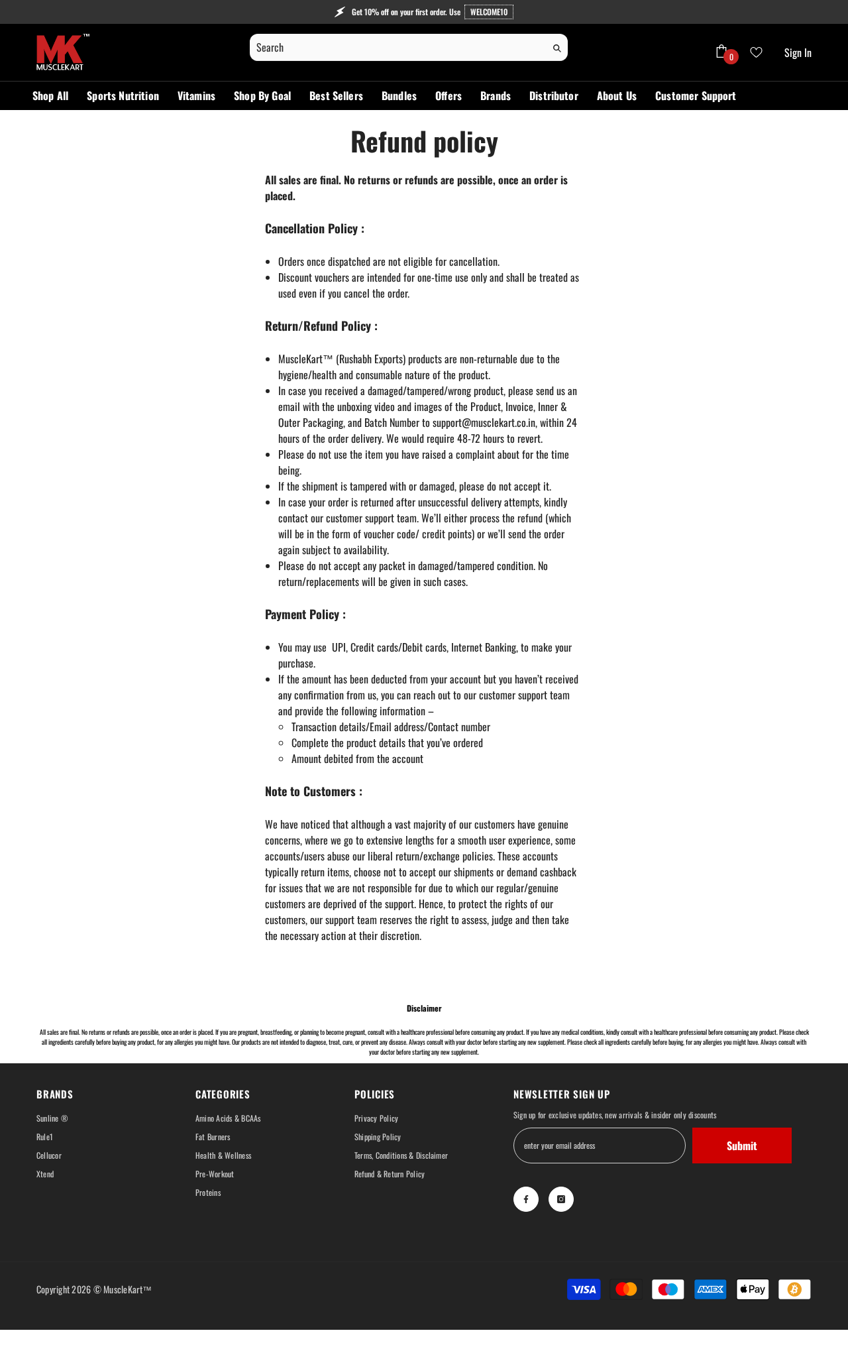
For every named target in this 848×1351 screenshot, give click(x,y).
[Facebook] (526, 1199)
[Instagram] (561, 1199)
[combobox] (398, 47)
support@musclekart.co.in (484, 422)
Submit (742, 1145)
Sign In (798, 52)
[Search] (409, 47)
